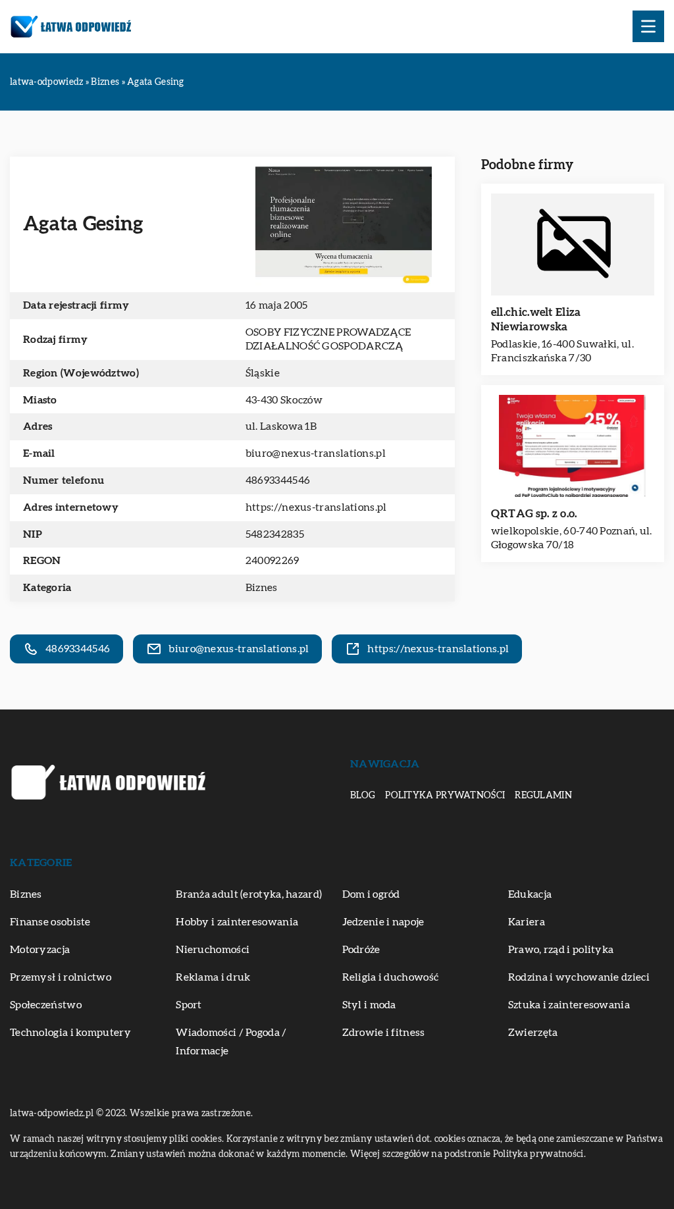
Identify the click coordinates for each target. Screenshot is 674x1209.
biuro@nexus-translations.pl (316, 453)
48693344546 (278, 480)
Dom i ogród (371, 894)
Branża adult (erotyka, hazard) (249, 894)
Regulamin (543, 795)
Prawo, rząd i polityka (561, 949)
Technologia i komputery (70, 1032)
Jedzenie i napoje (383, 922)
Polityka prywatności (445, 795)
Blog (362, 795)
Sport (189, 1005)
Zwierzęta (533, 1032)
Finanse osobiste (50, 922)
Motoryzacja (40, 949)
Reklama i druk (213, 977)
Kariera (526, 922)
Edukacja (530, 894)
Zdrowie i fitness (383, 1032)
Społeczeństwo (46, 1005)
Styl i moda (369, 1005)
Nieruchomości (212, 949)
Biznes (262, 587)
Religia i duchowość (390, 977)
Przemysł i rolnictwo (60, 977)
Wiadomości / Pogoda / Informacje (231, 1041)
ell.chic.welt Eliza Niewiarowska (536, 319)
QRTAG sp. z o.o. (534, 513)
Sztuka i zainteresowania (569, 1005)
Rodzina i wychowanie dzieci (579, 977)
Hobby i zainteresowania (237, 922)
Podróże (361, 949)
